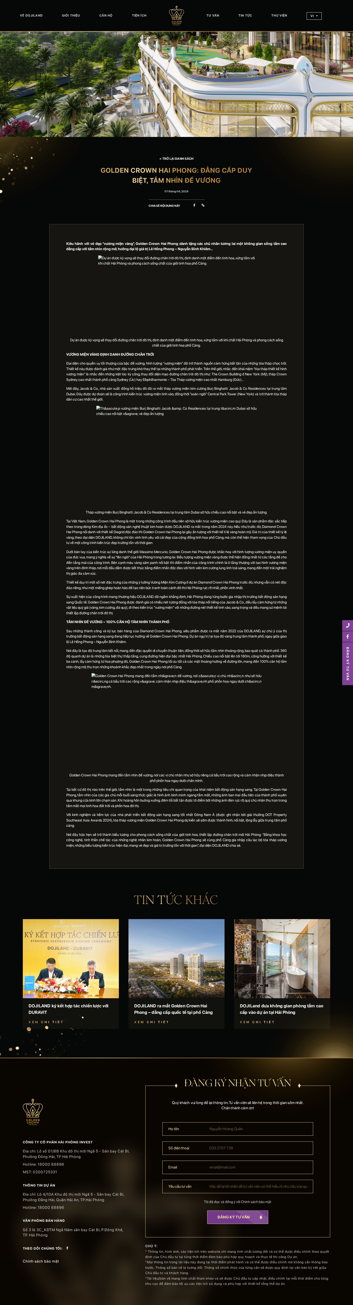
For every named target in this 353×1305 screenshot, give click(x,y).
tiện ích (139, 15)
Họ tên (173, 1129)
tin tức (245, 15)
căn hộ (106, 15)
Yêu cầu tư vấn (179, 1186)
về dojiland (31, 15)
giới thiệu (71, 15)
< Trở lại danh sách (176, 158)
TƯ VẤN (213, 15)
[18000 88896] (347, 625)
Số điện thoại (178, 1148)
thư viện (279, 15)
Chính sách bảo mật (41, 1261)
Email (172, 1167)
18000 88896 (51, 1164)
